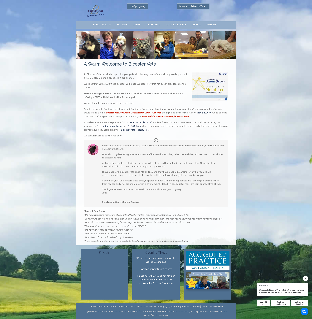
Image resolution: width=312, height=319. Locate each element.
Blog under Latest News (109, 126)
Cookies (195, 306)
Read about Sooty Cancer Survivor (121, 202)
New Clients (153, 25)
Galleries (211, 25)
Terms (204, 306)
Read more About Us (140, 122)
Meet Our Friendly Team (193, 6)
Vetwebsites (216, 306)
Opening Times (156, 252)
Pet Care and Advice (176, 25)
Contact (137, 25)
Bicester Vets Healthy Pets (135, 130)
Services (196, 25)
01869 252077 (137, 6)
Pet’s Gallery (134, 126)
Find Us (104, 252)
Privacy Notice (181, 306)
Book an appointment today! (156, 269)
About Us (107, 25)
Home (96, 25)
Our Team (122, 25)
